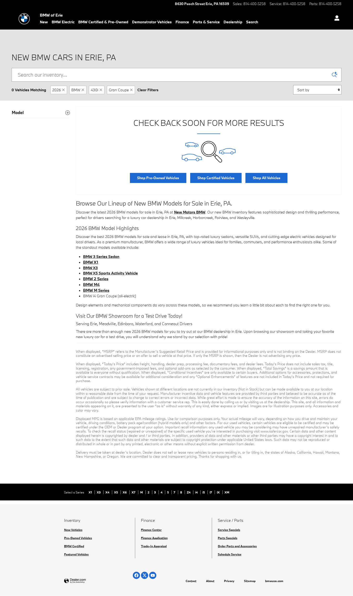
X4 (107, 492)
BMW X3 (90, 267)
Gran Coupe (119, 89)
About (210, 581)
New (44, 21)
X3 (99, 492)
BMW (75, 89)
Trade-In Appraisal (154, 546)
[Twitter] (144, 575)
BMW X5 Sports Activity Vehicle (110, 273)
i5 (204, 492)
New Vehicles (73, 530)
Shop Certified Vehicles (215, 178)
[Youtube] (152, 575)
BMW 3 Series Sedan (101, 256)
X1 (91, 492)
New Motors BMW (189, 212)
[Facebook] (136, 575)
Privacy (229, 581)
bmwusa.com (274, 581)
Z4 (189, 492)
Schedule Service (229, 554)
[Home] (24, 18)
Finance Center (151, 530)
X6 (125, 492)
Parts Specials (227, 538)
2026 (56, 89)
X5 (116, 492)
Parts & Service (206, 21)
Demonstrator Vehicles (152, 21)
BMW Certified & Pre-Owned (103, 21)
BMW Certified (74, 546)
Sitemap (250, 581)
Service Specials (229, 530)
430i (94, 89)
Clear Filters (147, 89)
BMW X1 (90, 262)
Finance (182, 21)
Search (252, 21)
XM (227, 492)
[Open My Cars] (335, 18)
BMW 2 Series (95, 278)
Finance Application (154, 538)
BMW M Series (96, 290)
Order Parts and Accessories (237, 546)
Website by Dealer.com (86, 581)
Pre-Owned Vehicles (78, 538)
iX (218, 492)
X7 (134, 492)
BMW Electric (63, 21)
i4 (196, 492)
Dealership (233, 21)
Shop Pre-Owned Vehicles (158, 178)
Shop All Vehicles (266, 178)
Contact (191, 581)
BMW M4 (91, 284)
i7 (211, 492)
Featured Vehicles (76, 554)
